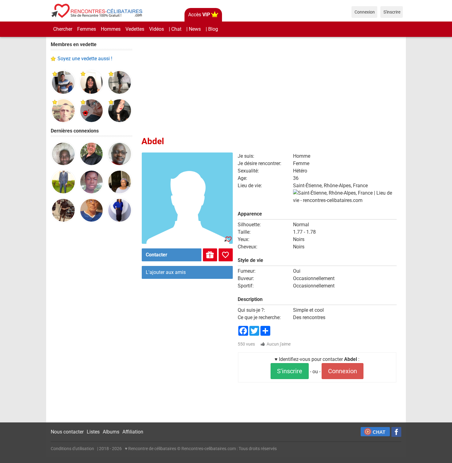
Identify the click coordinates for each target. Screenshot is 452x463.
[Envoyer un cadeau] (210, 255)
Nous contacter (67, 432)
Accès (199, 15)
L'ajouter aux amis (166, 272)
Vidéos (156, 29)
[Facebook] (396, 432)
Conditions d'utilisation (72, 448)
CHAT (379, 432)
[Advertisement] (91, 323)
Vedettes (134, 29)
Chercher (62, 29)
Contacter (156, 255)
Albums (111, 432)
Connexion (342, 371)
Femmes (86, 29)
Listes (93, 432)
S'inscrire (289, 371)
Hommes (111, 29)
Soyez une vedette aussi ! (84, 58)
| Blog (212, 29)
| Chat (175, 29)
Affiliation (132, 432)
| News (193, 29)
